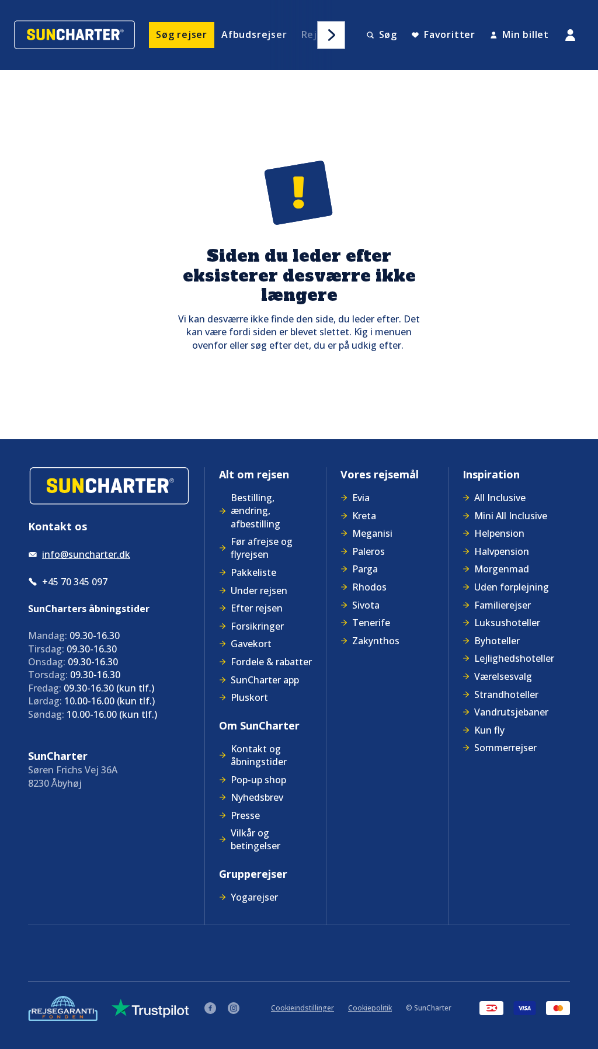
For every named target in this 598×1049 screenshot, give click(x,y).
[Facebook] (210, 1008)
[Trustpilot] (150, 1008)
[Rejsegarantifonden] (63, 1008)
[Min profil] (570, 35)
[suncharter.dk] (109, 486)
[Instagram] (234, 1008)
